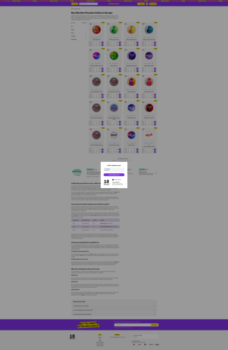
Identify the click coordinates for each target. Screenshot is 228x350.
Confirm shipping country (114, 174)
